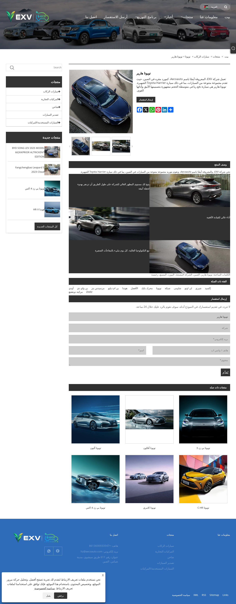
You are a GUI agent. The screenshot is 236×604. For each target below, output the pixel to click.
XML (195, 595)
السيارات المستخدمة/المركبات (43, 122)
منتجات (216, 56)
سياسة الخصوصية (181, 595)
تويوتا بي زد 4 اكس (95, 507)
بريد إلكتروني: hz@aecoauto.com (99, 551)
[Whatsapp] (48, 551)
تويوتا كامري (149, 507)
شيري (198, 288)
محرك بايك (147, 288)
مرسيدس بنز (98, 288)
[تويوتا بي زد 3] (203, 418)
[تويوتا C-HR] (203, 477)
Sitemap (214, 595)
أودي (71, 288)
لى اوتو (188, 288)
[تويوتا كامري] (149, 477)
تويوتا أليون (95, 448)
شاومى (177, 288)
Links (225, 595)
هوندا (124, 288)
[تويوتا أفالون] (149, 418)
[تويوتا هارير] (81, 146)
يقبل (48, 595)
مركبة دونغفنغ (76, 291)
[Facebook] (57, 551)
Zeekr (89, 291)
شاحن (55, 107)
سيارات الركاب (201, 56)
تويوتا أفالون (149, 448)
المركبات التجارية (49, 99)
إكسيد (208, 288)
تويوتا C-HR (203, 507)
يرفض (61, 595)
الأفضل (134, 288)
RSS (204, 595)
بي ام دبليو (113, 288)
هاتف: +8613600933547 (103, 545)
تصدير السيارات (50, 114)
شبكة (167, 288)
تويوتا (187, 56)
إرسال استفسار (146, 99)
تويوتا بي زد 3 (203, 448)
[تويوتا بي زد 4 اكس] (95, 477)
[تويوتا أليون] (95, 418)
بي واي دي (82, 288)
